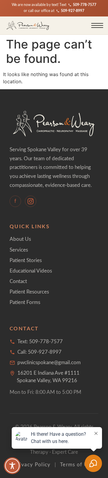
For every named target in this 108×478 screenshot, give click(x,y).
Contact (18, 281)
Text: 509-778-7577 (40, 341)
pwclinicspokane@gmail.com (49, 362)
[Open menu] (97, 25)
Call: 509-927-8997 (39, 352)
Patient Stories (26, 260)
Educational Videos (31, 270)
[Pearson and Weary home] (28, 25)
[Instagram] (30, 201)
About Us (20, 239)
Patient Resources (29, 291)
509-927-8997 (72, 11)
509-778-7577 (84, 5)
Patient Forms (25, 302)
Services (19, 249)
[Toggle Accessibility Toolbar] (12, 466)
